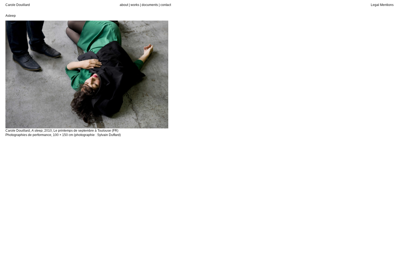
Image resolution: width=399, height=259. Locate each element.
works (135, 5)
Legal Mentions (382, 5)
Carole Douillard (17, 5)
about (124, 5)
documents (150, 5)
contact (165, 5)
